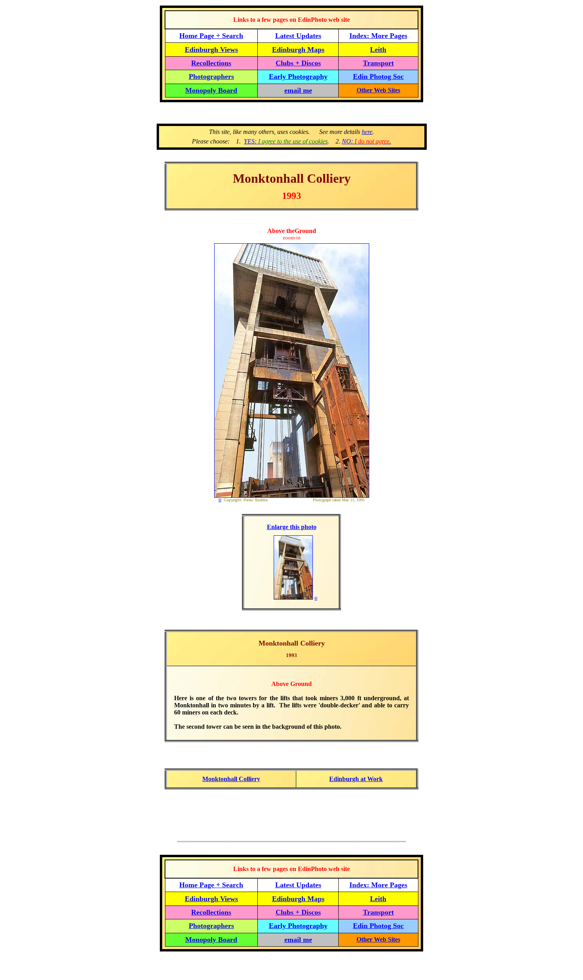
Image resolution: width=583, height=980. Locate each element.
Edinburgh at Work (356, 779)
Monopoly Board (211, 90)
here (367, 131)
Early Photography (298, 76)
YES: (286, 141)
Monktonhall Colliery (231, 779)
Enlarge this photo (291, 526)
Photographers (211, 76)
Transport (378, 63)
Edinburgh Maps (298, 49)
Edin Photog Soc (378, 76)
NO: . (366, 141)
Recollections (211, 63)
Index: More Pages (378, 36)
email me (298, 90)
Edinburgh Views (211, 49)
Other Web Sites (378, 90)
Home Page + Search (211, 36)
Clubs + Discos (298, 63)
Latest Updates (298, 36)
